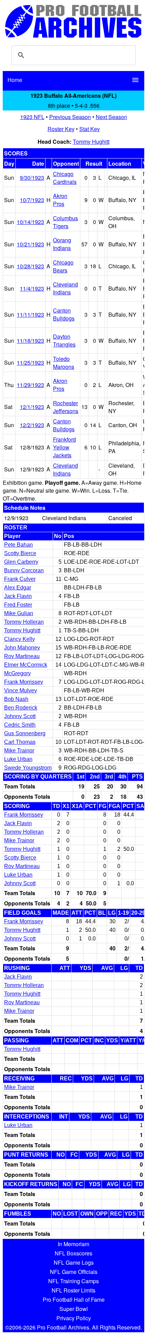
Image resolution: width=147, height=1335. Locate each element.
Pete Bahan (18, 545)
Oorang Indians (62, 244)
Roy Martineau (22, 656)
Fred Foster (18, 605)
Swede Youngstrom (28, 768)
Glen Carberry (21, 562)
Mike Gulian (18, 613)
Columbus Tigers (65, 222)
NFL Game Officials (73, 1272)
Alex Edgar (17, 587)
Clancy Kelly (19, 639)
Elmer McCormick (25, 665)
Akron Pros (60, 200)
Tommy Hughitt (91, 141)
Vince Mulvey (20, 690)
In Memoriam (73, 1244)
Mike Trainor (19, 750)
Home (15, 80)
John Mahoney (22, 648)
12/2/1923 (32, 425)
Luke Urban (18, 759)
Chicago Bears (63, 266)
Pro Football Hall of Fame (74, 1299)
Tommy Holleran (24, 622)
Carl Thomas (20, 742)
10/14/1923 (30, 222)
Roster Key (61, 129)
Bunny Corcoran (24, 570)
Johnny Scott (20, 716)
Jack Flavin (18, 596)
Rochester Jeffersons (65, 407)
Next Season (111, 117)
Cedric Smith (20, 725)
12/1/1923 (32, 407)
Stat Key (89, 129)
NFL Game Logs (74, 1262)
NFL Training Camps (73, 1281)
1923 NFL (32, 117)
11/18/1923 (30, 340)
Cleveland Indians (65, 288)
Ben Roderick (20, 708)
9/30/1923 (32, 177)
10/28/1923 (30, 266)
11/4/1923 (32, 288)
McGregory (17, 673)
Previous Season (70, 117)
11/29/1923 (30, 385)
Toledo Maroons (63, 363)
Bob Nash (16, 699)
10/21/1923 (30, 244)
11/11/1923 (30, 314)
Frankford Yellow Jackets (64, 447)
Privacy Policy (73, 1318)
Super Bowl (73, 1309)
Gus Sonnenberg (24, 733)
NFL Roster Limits (73, 1290)
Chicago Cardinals (65, 178)
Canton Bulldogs (64, 314)
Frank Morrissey (23, 682)
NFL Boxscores (73, 1253)
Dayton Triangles (64, 340)
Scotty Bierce (20, 553)
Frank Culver (20, 579)
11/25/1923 (30, 362)
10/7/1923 (32, 200)
